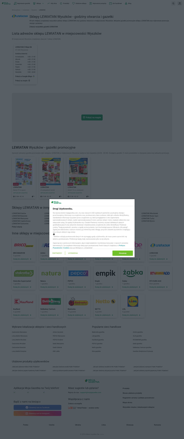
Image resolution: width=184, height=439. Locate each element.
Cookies (66, 248)
